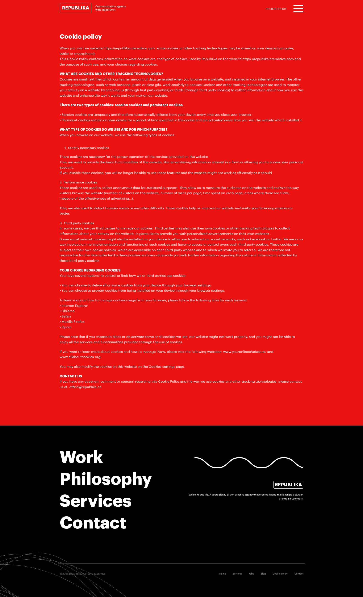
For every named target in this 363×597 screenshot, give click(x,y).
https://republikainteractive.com (129, 48)
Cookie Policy (280, 574)
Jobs (251, 574)
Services (96, 501)
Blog (263, 574)
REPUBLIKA (75, 8)
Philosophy (106, 479)
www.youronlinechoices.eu (244, 351)
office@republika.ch (85, 387)
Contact (93, 523)
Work (81, 457)
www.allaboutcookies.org (80, 357)
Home (222, 574)
